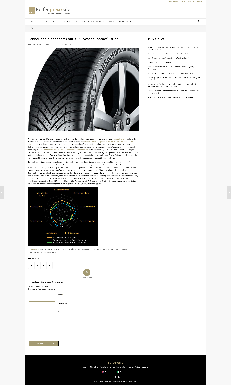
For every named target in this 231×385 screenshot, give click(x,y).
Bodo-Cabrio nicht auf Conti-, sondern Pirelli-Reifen (170, 54)
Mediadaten (94, 367)
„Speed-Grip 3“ (120, 139)
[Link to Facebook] (115, 377)
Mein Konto (186, 2)
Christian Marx (66, 44)
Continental (45, 249)
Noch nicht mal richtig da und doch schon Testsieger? (171, 97)
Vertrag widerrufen (141, 367)
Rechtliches (111, 367)
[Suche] (200, 22)
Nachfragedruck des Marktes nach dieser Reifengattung (65, 149)
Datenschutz (120, 367)
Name (60, 294)
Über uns (86, 367)
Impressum (130, 367)
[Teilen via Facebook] (31, 265)
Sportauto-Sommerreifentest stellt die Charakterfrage (171, 73)
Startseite (35, 28)
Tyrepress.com (110, 372)
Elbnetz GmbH (132, 381)
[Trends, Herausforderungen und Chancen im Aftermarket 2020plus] (229, 192)
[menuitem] (173, 1)
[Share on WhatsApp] (37, 265)
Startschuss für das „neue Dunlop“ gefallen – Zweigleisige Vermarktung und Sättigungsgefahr (173, 85)
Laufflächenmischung (86, 249)
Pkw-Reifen (100, 249)
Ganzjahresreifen (58, 249)
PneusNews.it (125, 372)
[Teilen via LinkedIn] (43, 265)
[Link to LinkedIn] (119, 377)
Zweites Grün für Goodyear (159, 62)
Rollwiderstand (112, 249)
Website (60, 312)
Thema (43, 252)
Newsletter (197, 2)
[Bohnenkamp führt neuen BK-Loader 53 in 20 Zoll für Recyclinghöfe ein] (2, 192)
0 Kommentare (50, 44)
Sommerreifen (34, 252)
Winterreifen (52, 252)
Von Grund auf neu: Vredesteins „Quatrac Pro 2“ (168, 58)
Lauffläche (71, 249)
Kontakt (103, 367)
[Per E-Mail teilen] (49, 265)
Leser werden (173, 2)
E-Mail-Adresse (63, 303)
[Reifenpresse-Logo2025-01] (49, 10)
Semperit (124, 249)
